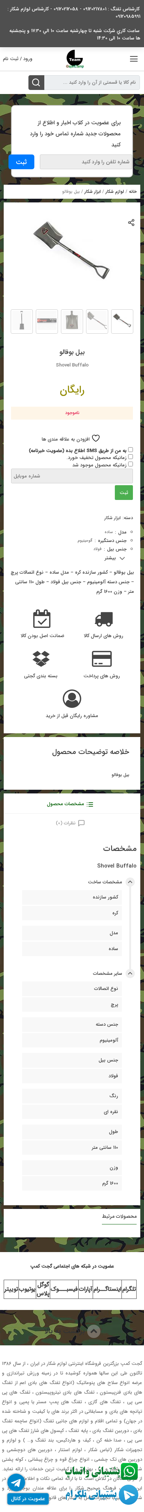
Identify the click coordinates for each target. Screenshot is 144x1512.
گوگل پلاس (43, 1289)
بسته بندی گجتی (41, 676)
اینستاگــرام (107, 1289)
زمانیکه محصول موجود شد (100, 465)
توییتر (11, 1289)
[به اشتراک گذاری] (131, 222)
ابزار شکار (93, 191)
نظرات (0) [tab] (66, 823)
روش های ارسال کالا (103, 636)
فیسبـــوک (64, 1289)
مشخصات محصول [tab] (65, 804)
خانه (133, 191)
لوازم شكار (115, 191)
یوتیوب (27, 1289)
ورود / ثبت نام (17, 59)
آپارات (85, 1289)
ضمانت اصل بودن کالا (42, 636)
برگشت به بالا (65, 1331)
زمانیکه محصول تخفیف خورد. (97, 458)
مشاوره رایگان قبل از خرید (72, 716)
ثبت (124, 493)
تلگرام (129, 1289)
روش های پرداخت (101, 676)
